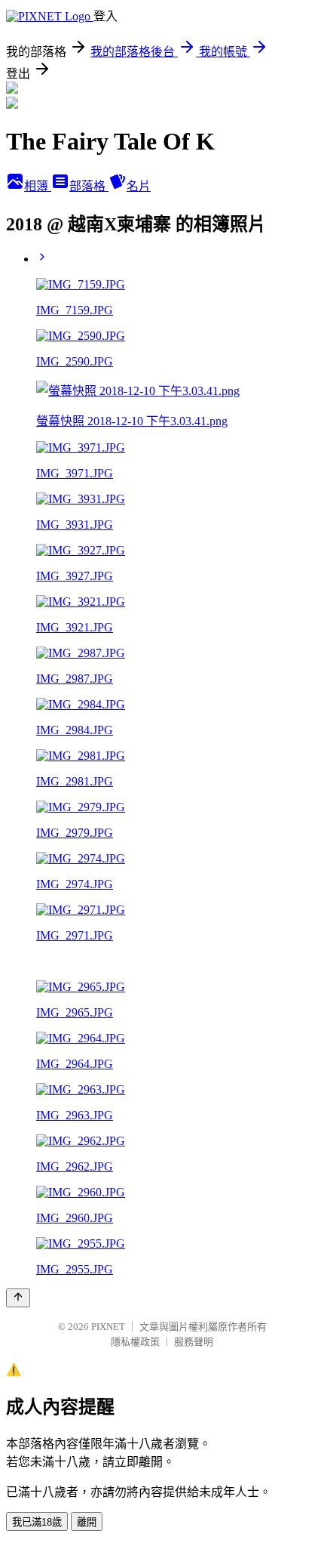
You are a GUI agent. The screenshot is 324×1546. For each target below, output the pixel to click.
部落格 (89, 186)
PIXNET (108, 1326)
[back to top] (18, 1297)
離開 (86, 1522)
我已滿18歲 (37, 1522)
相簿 (37, 186)
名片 (139, 186)
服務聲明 (193, 1341)
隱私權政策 (135, 1341)
